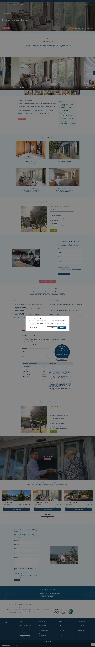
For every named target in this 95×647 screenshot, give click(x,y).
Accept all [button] (62, 327)
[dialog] (47, 323)
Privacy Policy (34, 324)
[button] (33, 327)
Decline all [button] (52, 327)
